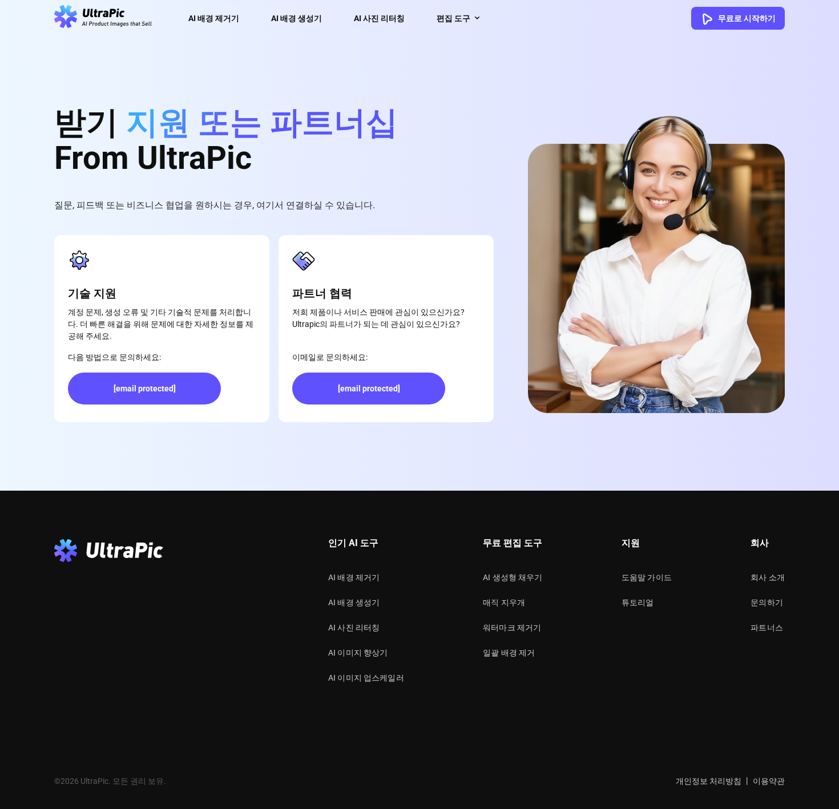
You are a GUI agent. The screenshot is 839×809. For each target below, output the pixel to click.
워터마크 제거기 (512, 627)
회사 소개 (768, 577)
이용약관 (769, 781)
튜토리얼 (638, 602)
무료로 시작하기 (746, 18)
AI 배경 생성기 (296, 18)
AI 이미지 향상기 (358, 652)
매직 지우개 (504, 602)
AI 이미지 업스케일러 (366, 677)
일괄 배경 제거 (509, 652)
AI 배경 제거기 (213, 18)
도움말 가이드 (647, 577)
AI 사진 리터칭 (379, 18)
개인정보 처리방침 (708, 781)
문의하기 (767, 602)
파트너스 (767, 627)
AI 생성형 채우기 (513, 577)
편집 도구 (453, 18)
